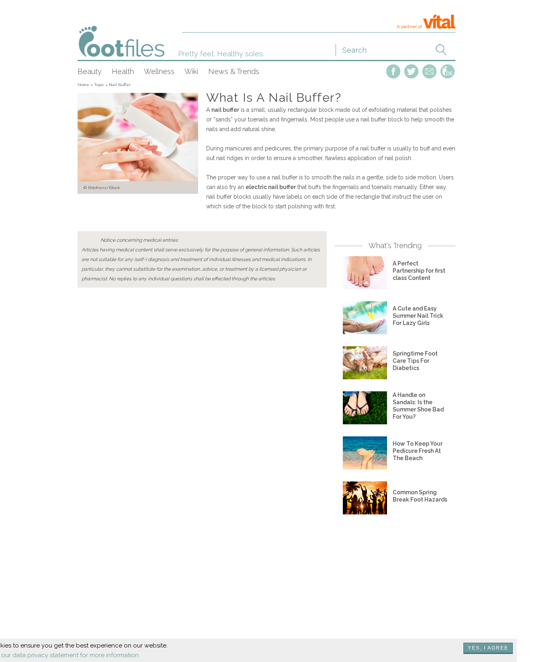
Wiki (191, 71)
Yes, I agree (488, 648)
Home (83, 84)
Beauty (90, 71)
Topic (99, 84)
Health (123, 71)
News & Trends (233, 71)
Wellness (159, 71)
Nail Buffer (120, 84)
